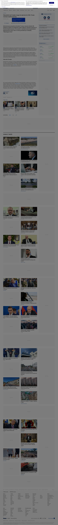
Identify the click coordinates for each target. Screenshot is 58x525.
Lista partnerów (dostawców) (29, 5)
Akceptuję (51, 2)
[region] (29, 4)
